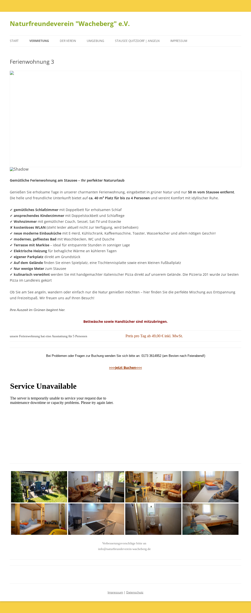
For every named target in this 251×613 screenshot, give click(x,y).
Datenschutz (134, 592)
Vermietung (39, 41)
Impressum (178, 41)
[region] (125, 124)
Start (14, 41)
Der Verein (68, 41)
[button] (17, 119)
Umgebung (95, 41)
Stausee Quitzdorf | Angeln (137, 41)
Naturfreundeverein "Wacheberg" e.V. (70, 23)
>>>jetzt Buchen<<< (125, 367)
